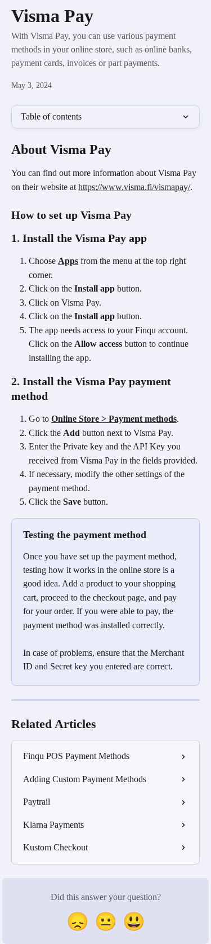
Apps (68, 261)
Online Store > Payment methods (114, 419)
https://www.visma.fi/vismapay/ (134, 187)
